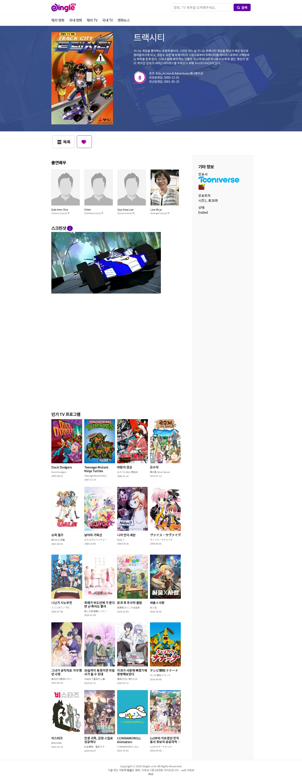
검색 (244, 7)
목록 (66, 142)
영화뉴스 (124, 20)
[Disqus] (117, 352)
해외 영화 (57, 20)
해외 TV (92, 20)
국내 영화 (75, 20)
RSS (151, 774)
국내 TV (107, 20)
